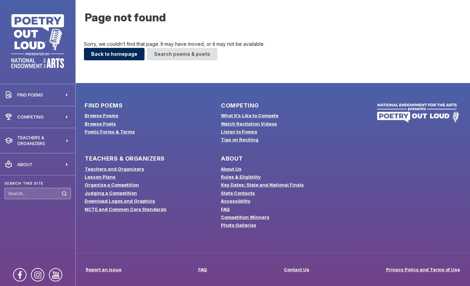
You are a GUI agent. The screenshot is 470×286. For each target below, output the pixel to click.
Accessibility (235, 201)
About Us (231, 169)
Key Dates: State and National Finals (262, 184)
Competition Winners (245, 217)
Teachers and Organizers (114, 169)
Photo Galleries (238, 225)
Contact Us (296, 269)
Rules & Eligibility (241, 177)
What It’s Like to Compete (249, 115)
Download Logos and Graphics (120, 201)
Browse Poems (101, 115)
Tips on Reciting (239, 139)
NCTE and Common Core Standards (126, 209)
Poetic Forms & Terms (110, 131)
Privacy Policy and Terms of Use (423, 269)
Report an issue (103, 269)
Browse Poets (100, 123)
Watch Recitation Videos (249, 123)
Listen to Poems (239, 131)
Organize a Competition (112, 184)
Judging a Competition (111, 193)
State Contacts (238, 193)
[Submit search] (64, 194)
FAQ (225, 209)
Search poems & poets (182, 54)
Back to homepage (114, 54)
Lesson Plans (100, 177)
